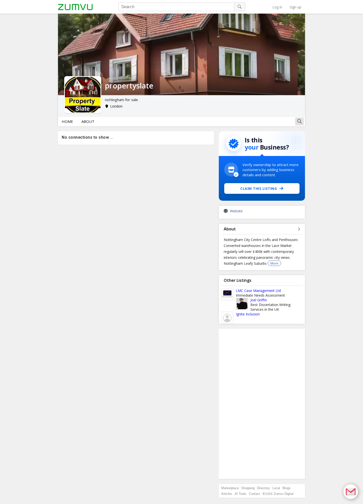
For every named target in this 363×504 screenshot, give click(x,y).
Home (67, 121)
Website (236, 211)
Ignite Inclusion (248, 314)
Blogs (286, 488)
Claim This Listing (258, 188)
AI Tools (240, 493)
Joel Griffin (258, 300)
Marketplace (230, 488)
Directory (263, 488)
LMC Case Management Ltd (258, 290)
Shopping (248, 488)
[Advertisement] (262, 404)
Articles (226, 493)
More (274, 263)
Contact (254, 493)
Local (276, 488)
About (87, 121)
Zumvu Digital (283, 493)
